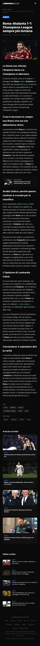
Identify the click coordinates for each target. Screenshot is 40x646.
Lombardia (11, 4)
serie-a (21, 407)
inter (26, 411)
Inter (21, 304)
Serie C (26, 620)
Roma (6, 419)
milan (20, 411)
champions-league (9, 411)
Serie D (33, 620)
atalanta (12, 407)
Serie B (19, 620)
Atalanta (14, 419)
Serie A (9, 9)
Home (4, 9)
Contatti (14, 628)
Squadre (17, 624)
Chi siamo (31, 624)
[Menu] (35, 3)
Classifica (9, 624)
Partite (24, 624)
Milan (27, 304)
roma (5, 407)
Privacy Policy (23, 628)
